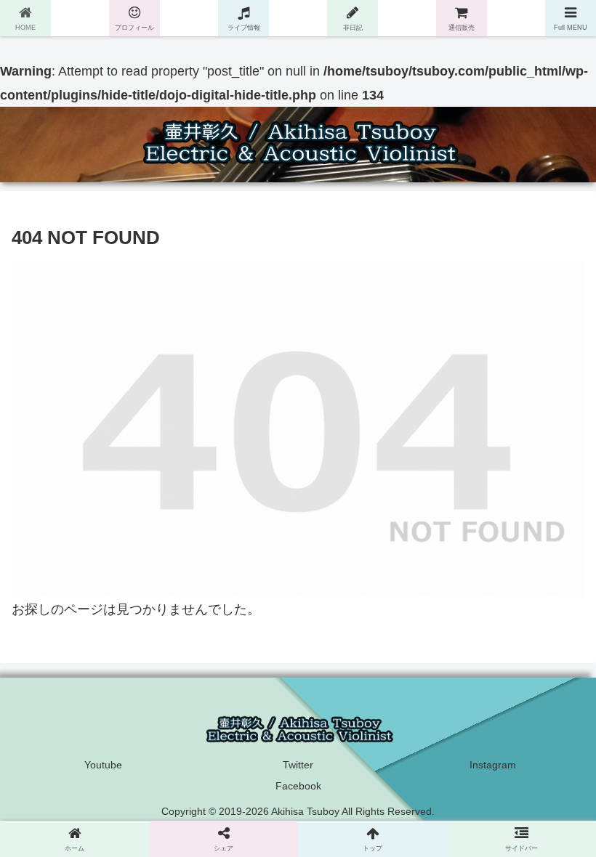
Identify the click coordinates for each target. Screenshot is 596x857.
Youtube (103, 765)
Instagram (493, 765)
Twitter (298, 765)
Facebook (298, 786)
